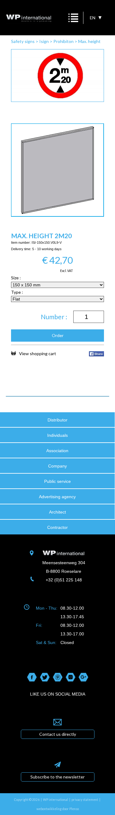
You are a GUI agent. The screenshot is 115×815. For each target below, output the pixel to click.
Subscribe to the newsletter (57, 776)
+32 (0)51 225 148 (64, 579)
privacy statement (84, 799)
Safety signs (23, 41)
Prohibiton (63, 41)
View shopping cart (37, 353)
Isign (44, 41)
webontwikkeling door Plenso (57, 809)
